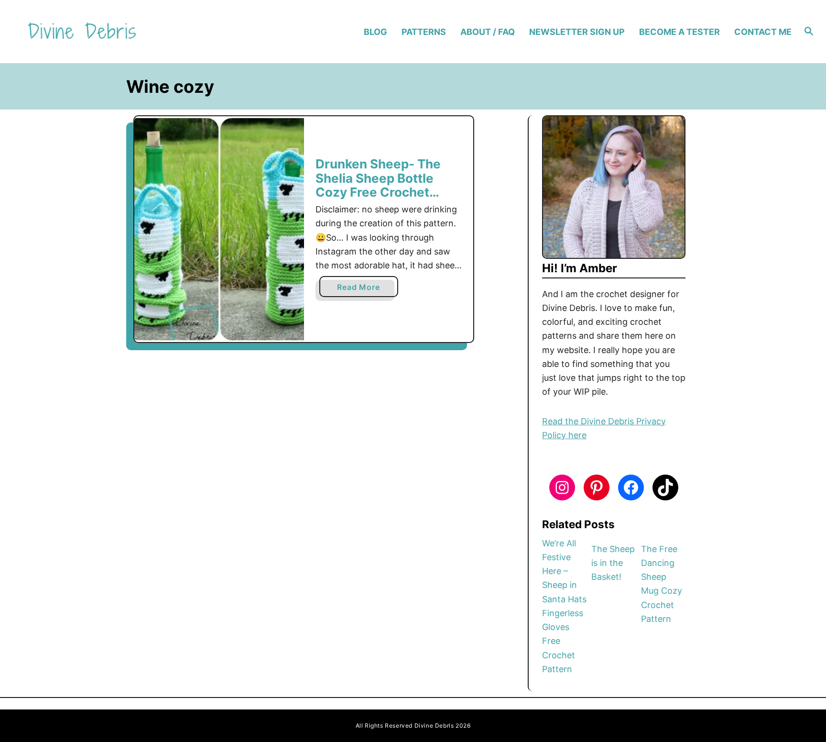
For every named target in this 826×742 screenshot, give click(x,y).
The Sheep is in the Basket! (613, 563)
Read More (361, 289)
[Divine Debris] (118, 32)
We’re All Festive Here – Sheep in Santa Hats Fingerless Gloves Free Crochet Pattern (564, 606)
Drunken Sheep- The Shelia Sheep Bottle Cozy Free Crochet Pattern (378, 185)
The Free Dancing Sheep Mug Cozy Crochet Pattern (661, 584)
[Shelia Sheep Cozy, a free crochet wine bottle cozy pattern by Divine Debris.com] (219, 229)
